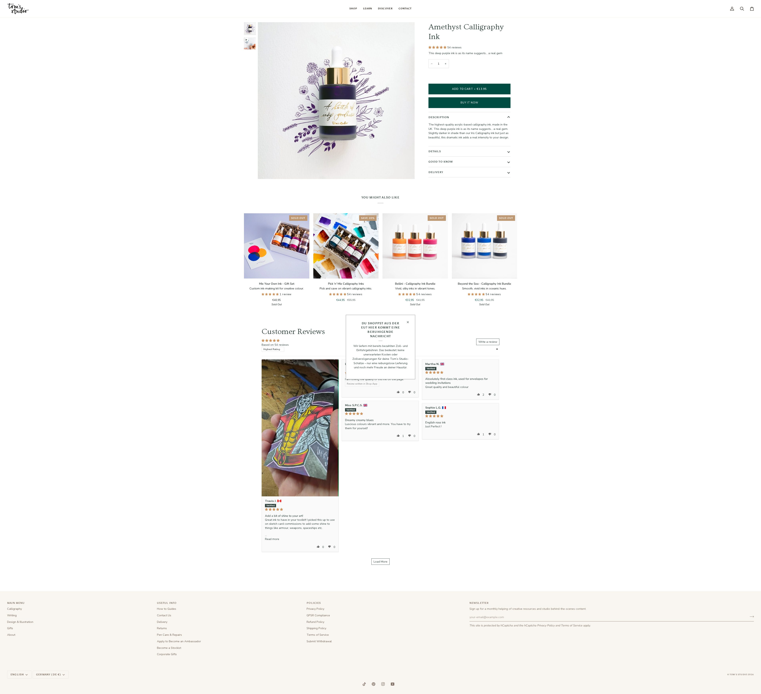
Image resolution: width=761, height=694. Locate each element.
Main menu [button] (16, 602)
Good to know (440, 161)
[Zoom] (265, 171)
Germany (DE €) (48, 674)
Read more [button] (272, 539)
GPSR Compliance (318, 615)
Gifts (10, 628)
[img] (300, 509)
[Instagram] (383, 684)
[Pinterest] (373, 684)
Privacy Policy (546, 625)
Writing (12, 615)
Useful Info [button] (167, 602)
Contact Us (164, 615)
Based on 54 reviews (275, 345)
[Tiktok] (364, 684)
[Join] (750, 617)
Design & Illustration (20, 622)
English (17, 674)
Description (438, 117)
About (11, 635)
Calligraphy (14, 609)
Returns (162, 628)
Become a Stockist (169, 648)
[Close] (409, 322)
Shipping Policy (316, 628)
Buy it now (469, 102)
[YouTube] (392, 684)
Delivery (435, 172)
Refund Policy (315, 622)
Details (434, 151)
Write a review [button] (487, 342)
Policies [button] (314, 602)
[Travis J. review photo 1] (300, 427)
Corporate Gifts (167, 654)
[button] (353, 8)
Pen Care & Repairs (169, 635)
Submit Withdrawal (319, 641)
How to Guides (166, 609)
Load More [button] (380, 562)
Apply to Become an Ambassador (179, 641)
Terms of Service (571, 625)
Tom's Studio (738, 674)
